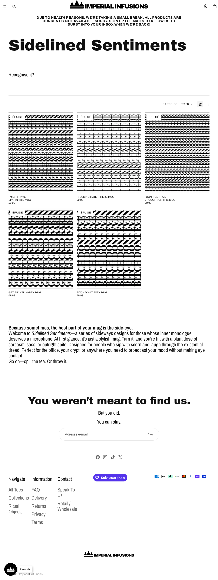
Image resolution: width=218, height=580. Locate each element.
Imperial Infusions (31, 574)
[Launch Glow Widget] (10, 569)
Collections (19, 497)
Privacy (39, 514)
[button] (187, 104)
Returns (39, 506)
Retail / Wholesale (67, 506)
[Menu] (5, 6)
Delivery (39, 497)
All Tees (16, 489)
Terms (37, 522)
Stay (150, 434)
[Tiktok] (112, 457)
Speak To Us (66, 492)
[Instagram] (105, 457)
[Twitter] (120, 457)
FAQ (36, 489)
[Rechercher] (14, 6)
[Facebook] (97, 457)
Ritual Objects (16, 509)
